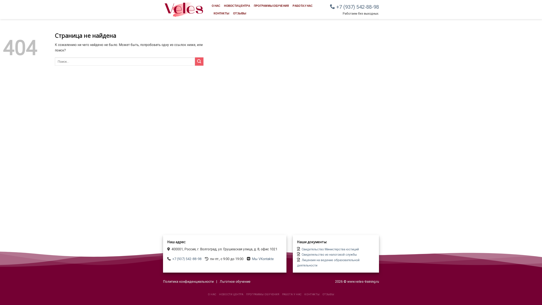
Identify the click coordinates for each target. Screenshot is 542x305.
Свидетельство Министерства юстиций (330, 249)
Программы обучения (271, 5)
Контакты (221, 13)
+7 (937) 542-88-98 (357, 7)
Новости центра (237, 5)
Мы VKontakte (263, 259)
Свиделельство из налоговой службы (329, 254)
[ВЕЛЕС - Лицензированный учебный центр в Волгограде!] (184, 9)
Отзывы (239, 13)
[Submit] (199, 61)
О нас (216, 5)
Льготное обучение (235, 282)
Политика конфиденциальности (188, 282)
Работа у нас (302, 5)
